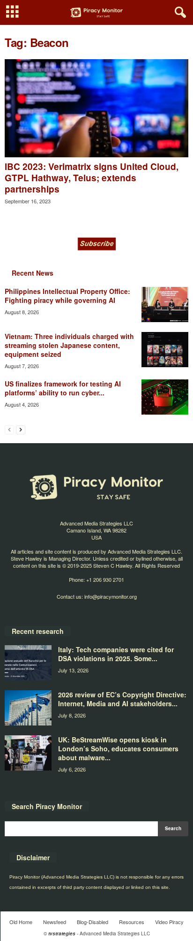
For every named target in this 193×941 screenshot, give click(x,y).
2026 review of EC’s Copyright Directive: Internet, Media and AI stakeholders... (122, 699)
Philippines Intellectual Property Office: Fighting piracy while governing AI (67, 295)
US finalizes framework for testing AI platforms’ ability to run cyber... (63, 388)
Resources (131, 922)
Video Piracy (169, 922)
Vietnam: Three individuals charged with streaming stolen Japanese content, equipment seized (69, 345)
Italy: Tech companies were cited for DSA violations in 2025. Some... (116, 654)
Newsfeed (54, 922)
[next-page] (20, 429)
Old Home (20, 922)
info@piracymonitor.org (110, 596)
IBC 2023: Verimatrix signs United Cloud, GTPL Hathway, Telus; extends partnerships (91, 177)
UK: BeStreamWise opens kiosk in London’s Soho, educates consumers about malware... (118, 748)
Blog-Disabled (92, 922)
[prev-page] (9, 429)
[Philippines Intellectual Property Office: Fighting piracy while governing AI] (164, 304)
